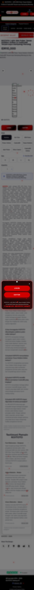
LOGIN (17, 288)
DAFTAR (17, 295)
